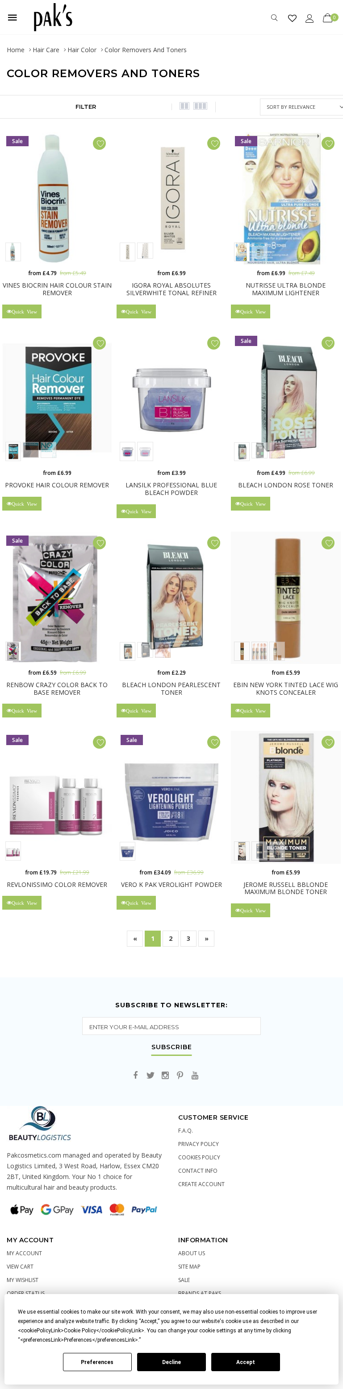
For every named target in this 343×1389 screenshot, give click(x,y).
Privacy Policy (198, 1144)
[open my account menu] (309, 18)
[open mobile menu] (12, 17)
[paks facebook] (135, 1076)
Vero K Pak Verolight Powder (171, 884)
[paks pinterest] (180, 1076)
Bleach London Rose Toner (285, 485)
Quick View (24, 311)
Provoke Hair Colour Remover (57, 485)
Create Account (201, 1184)
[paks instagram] (165, 1076)
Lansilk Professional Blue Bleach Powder (171, 489)
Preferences (97, 1362)
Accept (245, 1362)
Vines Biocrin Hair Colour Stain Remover (57, 289)
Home (16, 49)
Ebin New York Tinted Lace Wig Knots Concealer (285, 688)
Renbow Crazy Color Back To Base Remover (57, 688)
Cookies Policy (199, 1157)
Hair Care (46, 49)
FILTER (85, 106)
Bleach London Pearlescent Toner (171, 688)
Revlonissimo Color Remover (57, 884)
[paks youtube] (194, 1076)
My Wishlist (22, 1280)
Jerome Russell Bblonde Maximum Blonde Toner (285, 888)
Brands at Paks (199, 1293)
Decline (171, 1362)
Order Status (26, 1293)
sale (184, 1280)
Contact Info (198, 1171)
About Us (191, 1253)
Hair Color (81, 49)
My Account (24, 1253)
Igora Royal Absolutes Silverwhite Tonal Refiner (171, 289)
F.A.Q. (185, 1130)
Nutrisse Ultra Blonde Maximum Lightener (286, 289)
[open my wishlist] (292, 18)
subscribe (171, 1047)
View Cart (20, 1266)
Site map (189, 1266)
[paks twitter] (150, 1076)
